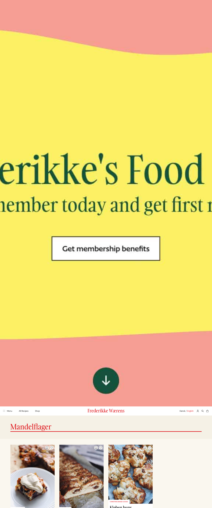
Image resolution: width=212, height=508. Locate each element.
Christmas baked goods (119, 501)
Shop (37, 411)
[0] (207, 411)
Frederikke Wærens (106, 411)
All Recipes (23, 411)
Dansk (182, 411)
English (190, 411)
